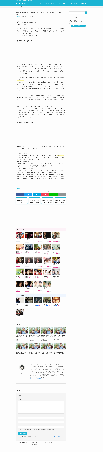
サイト (19, 424)
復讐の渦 (18, 16)
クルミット (22, 371)
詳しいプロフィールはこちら (36, 378)
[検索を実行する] (86, 12)
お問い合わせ (32, 442)
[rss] (85, 0)
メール (19, 420)
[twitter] (30, 381)
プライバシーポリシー (48, 442)
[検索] (86, 0)
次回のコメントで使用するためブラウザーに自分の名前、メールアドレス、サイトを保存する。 (37, 429)
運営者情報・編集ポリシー (24, 442)
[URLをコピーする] (62, 194)
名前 (18, 415)
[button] (20, 194)
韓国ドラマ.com (21, 3)
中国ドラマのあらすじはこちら (78, 25)
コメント (20, 399)
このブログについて (39, 442)
